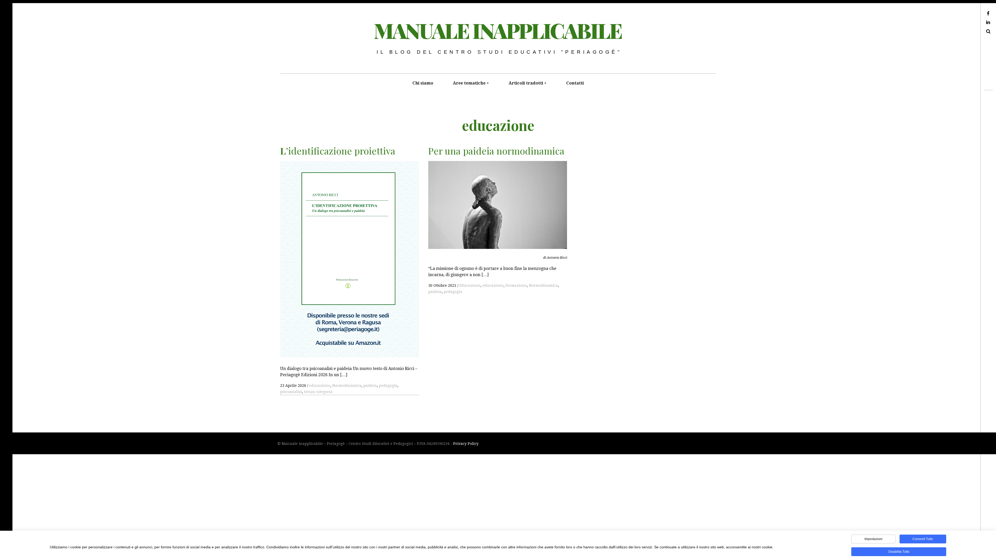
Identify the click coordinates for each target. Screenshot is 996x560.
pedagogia (388, 385)
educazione (319, 385)
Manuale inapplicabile (498, 30)
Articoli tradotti (526, 83)
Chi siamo (422, 83)
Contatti (575, 83)
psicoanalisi (291, 392)
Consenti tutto (922, 539)
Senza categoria (318, 392)
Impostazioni (873, 539)
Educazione (469, 285)
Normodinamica (346, 385)
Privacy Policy (466, 444)
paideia (370, 385)
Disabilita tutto (898, 552)
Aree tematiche (469, 83)
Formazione (516, 285)
